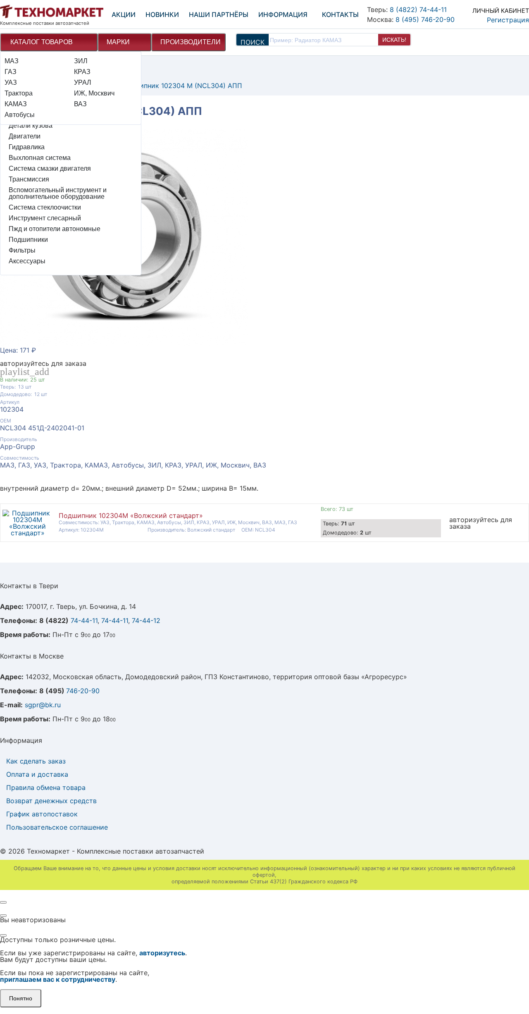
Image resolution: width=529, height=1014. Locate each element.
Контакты (340, 14)
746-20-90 (83, 691)
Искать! (394, 39)
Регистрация (508, 20)
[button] (492, 13)
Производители (190, 41)
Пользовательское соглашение (57, 827)
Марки (118, 41)
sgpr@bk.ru (43, 705)
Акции (124, 14)
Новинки (162, 14)
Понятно (20, 998)
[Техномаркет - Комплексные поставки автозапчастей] (51, 12)
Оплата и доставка (37, 774)
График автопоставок (42, 814)
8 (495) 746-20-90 (425, 19)
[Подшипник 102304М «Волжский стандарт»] (27, 533)
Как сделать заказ (36, 761)
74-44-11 (84, 620)
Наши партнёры (218, 14)
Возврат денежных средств (51, 801)
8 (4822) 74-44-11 (418, 9)
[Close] (3, 902)
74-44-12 (146, 620)
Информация (282, 14)
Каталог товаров (41, 41)
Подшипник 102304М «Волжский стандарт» (131, 515)
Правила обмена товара (46, 787)
